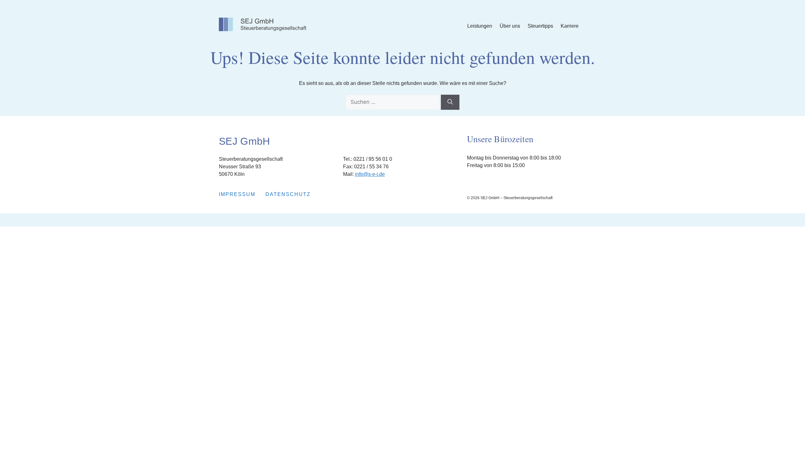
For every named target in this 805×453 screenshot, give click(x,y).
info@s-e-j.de (370, 174)
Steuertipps (540, 26)
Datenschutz (288, 194)
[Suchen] (450, 102)
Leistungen (479, 26)
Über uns (510, 26)
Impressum (237, 194)
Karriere (570, 26)
